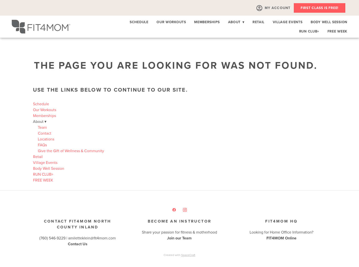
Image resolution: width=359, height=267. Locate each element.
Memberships (207, 22)
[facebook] (174, 210)
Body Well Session (329, 22)
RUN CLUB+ (309, 31)
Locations (46, 139)
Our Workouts (171, 22)
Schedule (139, 22)
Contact (44, 133)
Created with (179, 255)
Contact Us (77, 244)
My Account (277, 7)
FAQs (42, 145)
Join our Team (179, 238)
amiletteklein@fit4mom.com (92, 238)
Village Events (288, 22)
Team (42, 127)
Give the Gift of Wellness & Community (71, 150)
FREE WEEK (337, 31)
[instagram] (185, 210)
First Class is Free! (319, 7)
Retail (258, 22)
